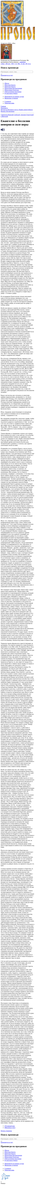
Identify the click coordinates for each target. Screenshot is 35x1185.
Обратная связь (9, 103)
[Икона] (6, 58)
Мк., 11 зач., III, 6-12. (24, 64)
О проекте (7, 101)
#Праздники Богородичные (13, 88)
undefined (23, 62)
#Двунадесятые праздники (12, 92)
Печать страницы (6, 1131)
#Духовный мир (9, 1126)
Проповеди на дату (7, 75)
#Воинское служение (11, 98)
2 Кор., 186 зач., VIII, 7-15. (9, 64)
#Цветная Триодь (9, 86)
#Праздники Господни (11, 90)
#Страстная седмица (10, 93)
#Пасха (6, 83)
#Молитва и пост (9, 1127)
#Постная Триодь (9, 85)
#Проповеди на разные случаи (14, 96)
